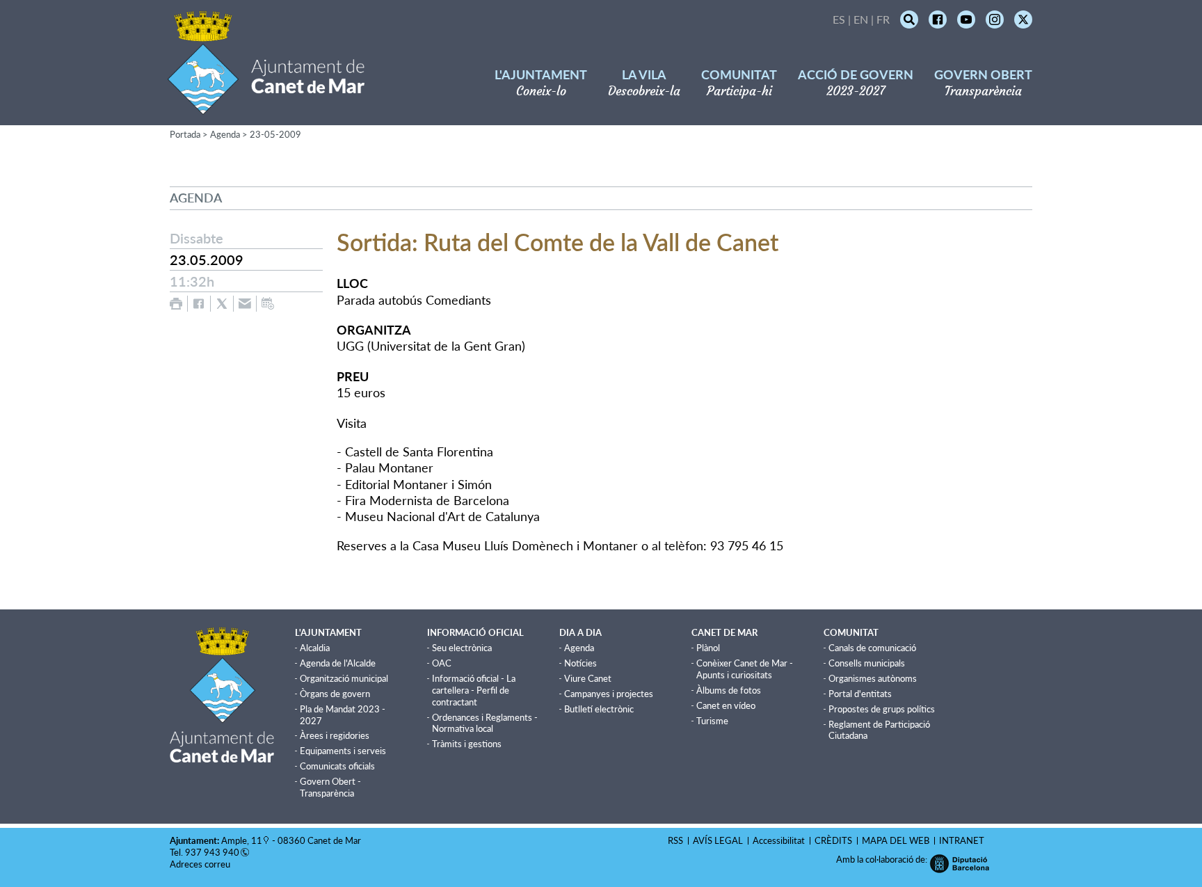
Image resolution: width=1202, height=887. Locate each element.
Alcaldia (315, 647)
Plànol (708, 647)
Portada (185, 134)
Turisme (712, 720)
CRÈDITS (833, 840)
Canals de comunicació (872, 647)
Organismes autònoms (872, 678)
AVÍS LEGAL (718, 840)
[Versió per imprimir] (176, 304)
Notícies (580, 663)
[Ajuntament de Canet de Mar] (266, 106)
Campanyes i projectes (608, 693)
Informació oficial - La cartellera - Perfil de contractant (473, 690)
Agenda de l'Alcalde (338, 663)
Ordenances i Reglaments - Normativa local (485, 723)
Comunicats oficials (337, 766)
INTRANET (961, 840)
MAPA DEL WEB (895, 840)
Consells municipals (866, 663)
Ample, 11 (241, 840)
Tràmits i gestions (467, 743)
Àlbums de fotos (728, 690)
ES (839, 19)
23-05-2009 (275, 134)
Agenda (225, 134)
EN (861, 19)
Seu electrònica (462, 647)
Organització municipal (344, 678)
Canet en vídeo (725, 705)
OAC (441, 663)
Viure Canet (587, 678)
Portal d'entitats (860, 693)
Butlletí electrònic (599, 708)
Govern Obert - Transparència (330, 787)
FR (883, 19)
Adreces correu (201, 864)
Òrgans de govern (335, 693)
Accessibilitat (779, 840)
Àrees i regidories (334, 735)
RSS (675, 840)
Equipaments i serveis (343, 750)
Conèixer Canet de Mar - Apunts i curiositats (744, 668)
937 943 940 (212, 852)
